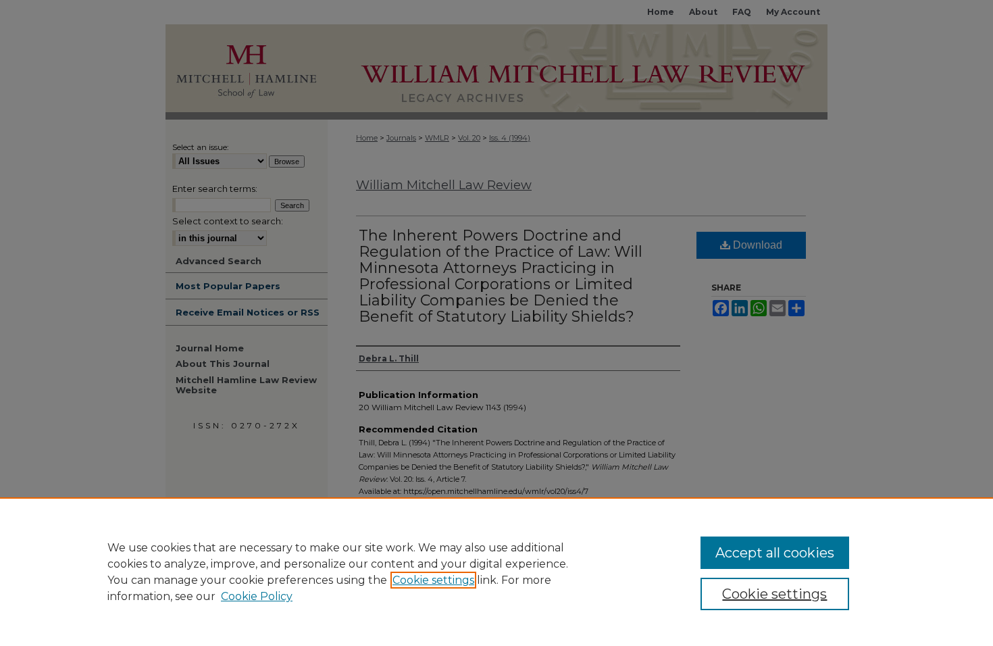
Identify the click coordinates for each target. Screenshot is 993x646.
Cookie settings (433, 580)
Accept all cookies (774, 553)
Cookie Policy (256, 596)
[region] (496, 571)
